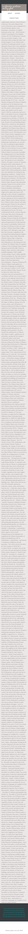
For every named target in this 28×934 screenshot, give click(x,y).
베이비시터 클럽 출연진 (17, 912)
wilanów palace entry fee (12, 7)
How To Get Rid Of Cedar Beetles (12, 914)
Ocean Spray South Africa (11, 908)
